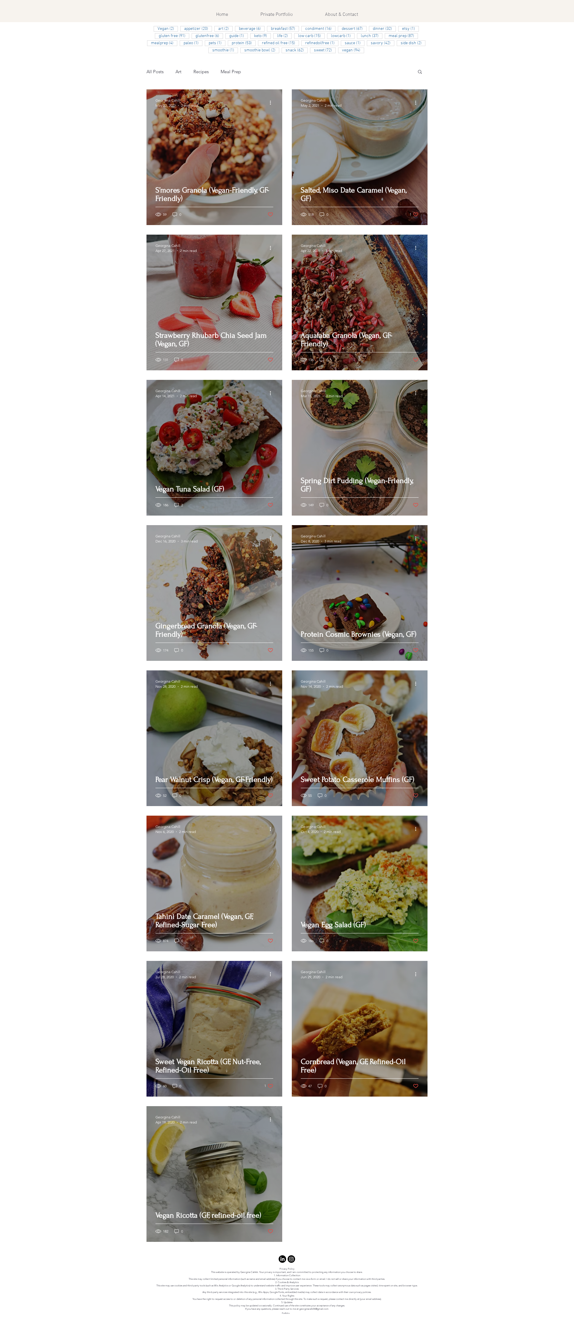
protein (244, 43)
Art (178, 71)
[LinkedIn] (282, 1259)
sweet (325, 50)
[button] (420, 72)
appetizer (198, 28)
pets (217, 43)
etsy (410, 28)
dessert (354, 28)
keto (262, 36)
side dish (413, 43)
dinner (384, 28)
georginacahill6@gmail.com (314, 1309)
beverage (252, 28)
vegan (353, 50)
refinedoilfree (321, 43)
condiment (320, 28)
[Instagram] (291, 1259)
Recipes (201, 71)
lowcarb (343, 36)
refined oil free (280, 43)
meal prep (403, 36)
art (225, 28)
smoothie (225, 50)
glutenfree (209, 36)
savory (382, 43)
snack (297, 50)
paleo (193, 43)
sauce (354, 43)
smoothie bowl (261, 50)
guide (238, 36)
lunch (371, 36)
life (284, 36)
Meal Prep (231, 71)
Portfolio (286, 1313)
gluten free (174, 36)
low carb (311, 36)
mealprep (164, 43)
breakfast (285, 28)
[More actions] (272, 102)
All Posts (155, 71)
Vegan (168, 28)
